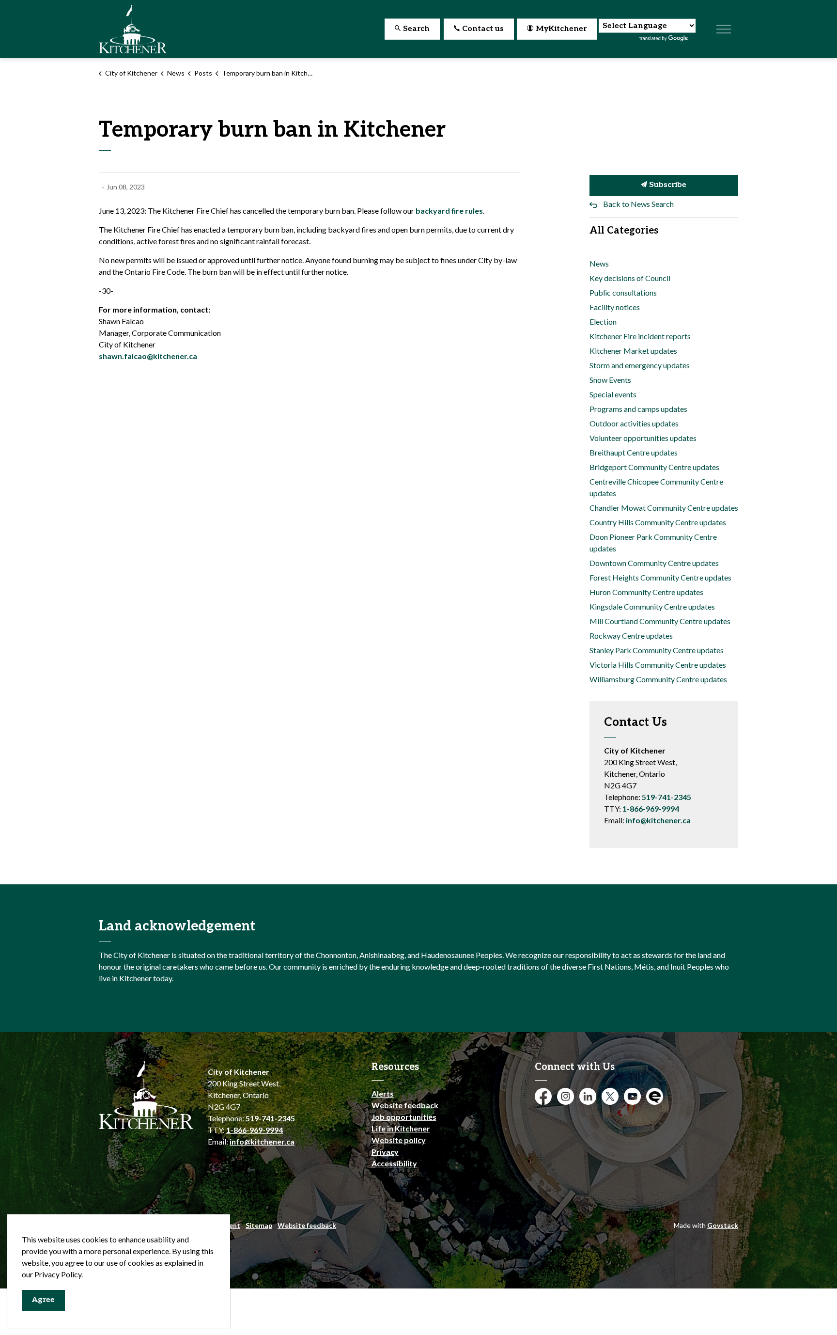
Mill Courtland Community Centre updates (659, 621)
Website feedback (405, 1105)
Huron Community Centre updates (646, 592)
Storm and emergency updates (639, 365)
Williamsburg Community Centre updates (658, 679)
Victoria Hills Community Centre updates (657, 664)
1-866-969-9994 (650, 808)
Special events (612, 394)
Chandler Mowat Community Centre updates (663, 507)
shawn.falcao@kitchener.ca (148, 356)
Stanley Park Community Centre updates (656, 650)
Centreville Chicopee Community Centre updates (656, 487)
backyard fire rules (449, 210)
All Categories (623, 230)
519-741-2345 (666, 796)
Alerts (383, 1093)
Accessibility (394, 1163)
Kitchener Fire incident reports (640, 336)
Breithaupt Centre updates (633, 452)
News (599, 263)
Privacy (385, 1151)
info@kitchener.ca (658, 820)
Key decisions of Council (629, 278)
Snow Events (610, 379)
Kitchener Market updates (633, 350)
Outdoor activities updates (634, 423)
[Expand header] (723, 29)
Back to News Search (638, 203)
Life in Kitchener (401, 1128)
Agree (43, 1299)
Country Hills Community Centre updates (657, 522)
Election (603, 321)
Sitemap (259, 1225)
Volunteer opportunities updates (643, 437)
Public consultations (623, 292)
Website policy (399, 1140)
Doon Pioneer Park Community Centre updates (653, 542)
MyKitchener (561, 28)
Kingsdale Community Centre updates (652, 606)
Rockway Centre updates (631, 635)
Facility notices (614, 307)
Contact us (483, 28)
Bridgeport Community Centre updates (654, 466)
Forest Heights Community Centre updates (660, 577)
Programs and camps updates (638, 408)
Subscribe (666, 184)
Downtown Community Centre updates (654, 562)
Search (416, 28)
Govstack (722, 1225)
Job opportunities (404, 1116)
